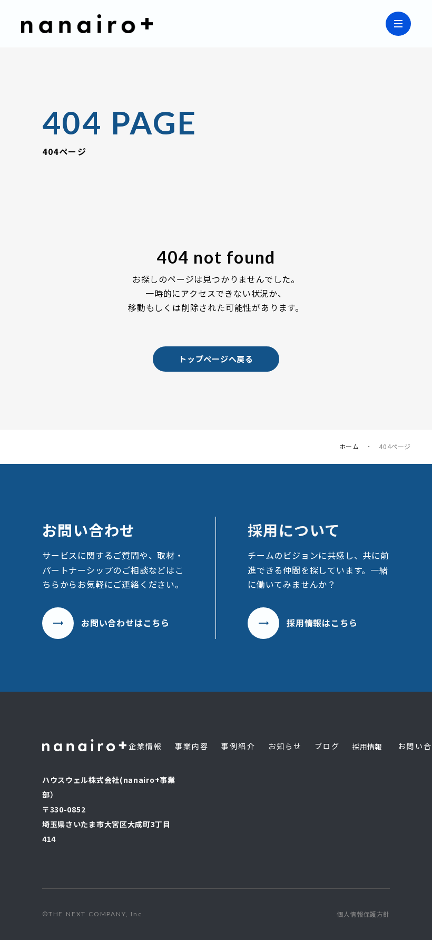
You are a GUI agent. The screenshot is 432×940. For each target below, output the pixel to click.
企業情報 (145, 746)
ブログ (327, 746)
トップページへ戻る (216, 358)
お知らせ (285, 746)
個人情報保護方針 (363, 914)
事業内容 (192, 746)
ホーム (349, 446)
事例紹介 (238, 746)
